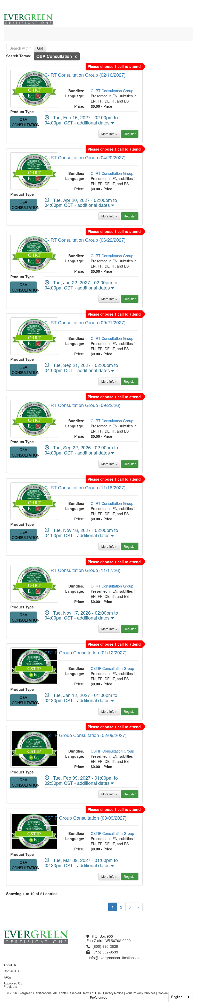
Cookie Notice (168, 993)
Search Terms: (18, 55)
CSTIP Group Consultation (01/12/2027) (85, 652)
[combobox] (180, 997)
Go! (40, 48)
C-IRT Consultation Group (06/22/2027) (85, 239)
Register (130, 133)
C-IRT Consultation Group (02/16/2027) (85, 74)
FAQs (7, 977)
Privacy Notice (113, 993)
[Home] (15, 33)
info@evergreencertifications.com (116, 957)
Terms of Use (91, 993)
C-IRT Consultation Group (112, 90)
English (176, 996)
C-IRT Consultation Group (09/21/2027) (85, 322)
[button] (75, 56)
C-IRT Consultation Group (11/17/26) (82, 570)
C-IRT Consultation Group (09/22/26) (82, 405)
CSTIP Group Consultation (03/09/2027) (85, 817)
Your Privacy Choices (140, 993)
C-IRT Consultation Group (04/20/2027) (85, 157)
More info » (109, 133)
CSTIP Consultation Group (112, 668)
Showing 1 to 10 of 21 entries (31, 893)
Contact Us (11, 971)
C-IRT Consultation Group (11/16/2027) (85, 487)
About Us (10, 965)
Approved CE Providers (13, 985)
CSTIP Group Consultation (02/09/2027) (85, 735)
